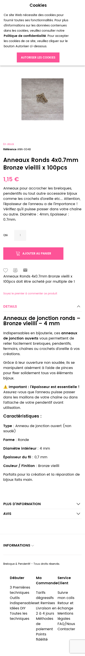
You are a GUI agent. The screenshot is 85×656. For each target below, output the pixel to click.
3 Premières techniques (20, 590)
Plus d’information (22, 504)
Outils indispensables (23, 600)
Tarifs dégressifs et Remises (45, 598)
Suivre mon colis (66, 595)
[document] (38, 33)
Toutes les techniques (19, 616)
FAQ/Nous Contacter (66, 626)
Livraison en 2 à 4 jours (46, 610)
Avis (7, 514)
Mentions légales (65, 616)
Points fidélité (42, 637)
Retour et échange (65, 605)
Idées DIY (18, 608)
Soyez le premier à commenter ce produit (30, 294)
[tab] (42, 308)
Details (10, 306)
